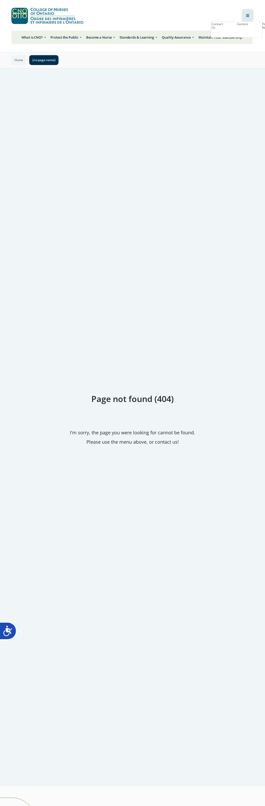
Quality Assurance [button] (176, 37)
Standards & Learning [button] (137, 37)
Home (18, 60)
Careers (242, 24)
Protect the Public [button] (64, 37)
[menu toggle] (248, 15)
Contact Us (217, 26)
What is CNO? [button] (32, 37)
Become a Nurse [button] (99, 37)
